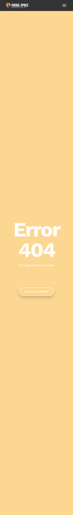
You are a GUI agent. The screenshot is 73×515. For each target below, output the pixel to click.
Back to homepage (37, 291)
